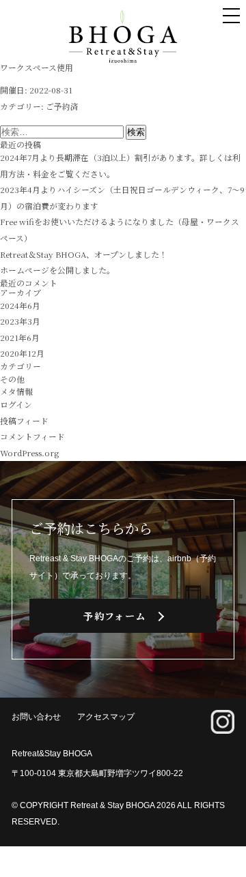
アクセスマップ (106, 717)
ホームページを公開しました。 (57, 270)
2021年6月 (20, 337)
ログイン (16, 404)
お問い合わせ (36, 717)
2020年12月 (22, 353)
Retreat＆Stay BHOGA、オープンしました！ (83, 254)
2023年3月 (20, 321)
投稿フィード (24, 420)
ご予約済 (62, 106)
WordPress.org (29, 452)
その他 (12, 379)
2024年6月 (20, 305)
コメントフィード (32, 436)
